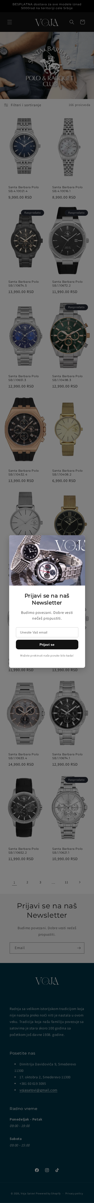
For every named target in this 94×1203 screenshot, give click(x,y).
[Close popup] (77, 543)
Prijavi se (47, 644)
